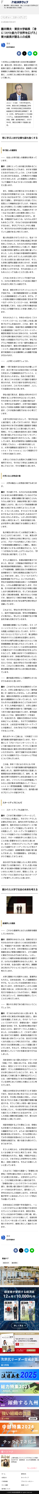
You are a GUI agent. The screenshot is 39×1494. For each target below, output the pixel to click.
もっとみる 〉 (32, 1468)
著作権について (6, 1488)
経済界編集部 (10, 47)
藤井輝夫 (14, 1263)
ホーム (3, 1473)
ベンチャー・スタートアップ (14, 17)
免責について (25, 1485)
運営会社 (23, 1473)
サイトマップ (25, 1477)
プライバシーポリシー (27, 1481)
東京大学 (6, 1263)
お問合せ (4, 1477)
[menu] (2, 2)
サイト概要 (5, 1485)
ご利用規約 (5, 1481)
